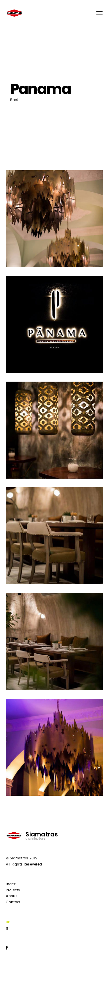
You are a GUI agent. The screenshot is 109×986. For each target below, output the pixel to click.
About (11, 896)
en (8, 922)
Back (14, 100)
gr (8, 928)
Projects (13, 890)
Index (11, 884)
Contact (13, 902)
